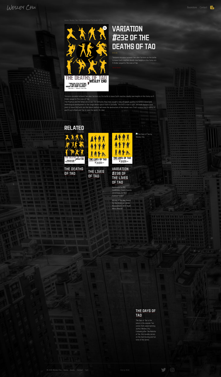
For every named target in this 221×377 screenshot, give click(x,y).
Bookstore (192, 7)
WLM (127, 370)
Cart (86, 370)
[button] (105, 28)
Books (72, 20)
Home (66, 20)
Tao (76, 20)
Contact (203, 7)
